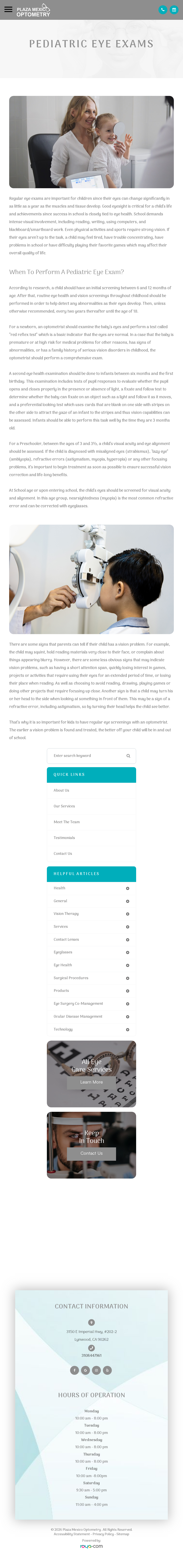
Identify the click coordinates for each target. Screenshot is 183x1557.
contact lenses (66, 940)
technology (63, 1030)
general (60, 901)
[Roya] (91, 1547)
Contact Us (63, 854)
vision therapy (66, 914)
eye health (63, 965)
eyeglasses (63, 952)
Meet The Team (67, 822)
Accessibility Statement (72, 1534)
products (61, 991)
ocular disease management (78, 1017)
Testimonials (64, 838)
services (61, 927)
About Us (61, 791)
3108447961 (92, 1356)
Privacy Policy (103, 1534)
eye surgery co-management (78, 1004)
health (59, 888)
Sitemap (122, 1534)
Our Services (64, 806)
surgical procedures (71, 978)
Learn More (91, 1082)
